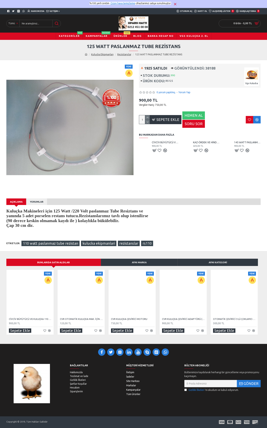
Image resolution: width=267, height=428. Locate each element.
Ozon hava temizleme (122, 3)
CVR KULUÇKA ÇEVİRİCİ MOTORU (129, 319)
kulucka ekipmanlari (98, 243)
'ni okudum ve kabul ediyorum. (214, 389)
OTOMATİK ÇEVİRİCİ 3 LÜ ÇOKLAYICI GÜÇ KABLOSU (235, 319)
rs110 (147, 243)
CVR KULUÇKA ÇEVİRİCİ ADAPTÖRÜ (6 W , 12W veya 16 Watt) (184, 319)
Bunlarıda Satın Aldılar (53, 262)
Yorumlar (36, 201)
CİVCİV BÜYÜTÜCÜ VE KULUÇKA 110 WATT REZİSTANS (165, 142)
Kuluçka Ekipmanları (102, 54)
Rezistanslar (124, 54)
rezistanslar (128, 243)
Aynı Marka (139, 262)
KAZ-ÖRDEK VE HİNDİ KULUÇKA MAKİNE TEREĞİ (206, 142)
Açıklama (16, 201)
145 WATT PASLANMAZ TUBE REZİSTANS (247, 142)
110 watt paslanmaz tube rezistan (50, 243)
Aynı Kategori (218, 262)
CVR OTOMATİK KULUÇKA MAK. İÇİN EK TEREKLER (82, 319)
